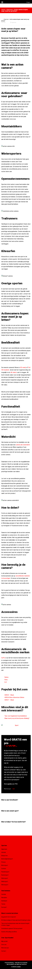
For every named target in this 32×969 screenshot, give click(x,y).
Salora (6, 677)
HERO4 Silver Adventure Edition (14, 697)
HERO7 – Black (9, 700)
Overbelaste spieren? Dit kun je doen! (11, 928)
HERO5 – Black (9, 695)
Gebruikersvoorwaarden (21, 962)
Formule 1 (4, 907)
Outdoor (3, 868)
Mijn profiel (4, 941)
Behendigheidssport (7, 859)
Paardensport (5, 871)
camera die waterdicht (23, 445)
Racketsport (5, 875)
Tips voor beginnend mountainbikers (15, 716)
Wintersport (4, 884)
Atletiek (3, 852)
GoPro (3, 658)
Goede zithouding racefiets (9, 931)
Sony (6, 679)
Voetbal (3, 894)
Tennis (3, 904)
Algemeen (9, 9)
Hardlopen (4, 901)
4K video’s (13, 372)
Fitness (3, 862)
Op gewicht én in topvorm (8, 917)
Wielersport (4, 881)
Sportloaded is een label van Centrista (16, 964)
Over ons (3, 944)
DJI (5, 682)
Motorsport (4, 865)
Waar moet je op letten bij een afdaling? (16, 718)
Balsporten (4, 855)
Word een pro (7, 788)
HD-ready (23, 367)
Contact (3, 951)
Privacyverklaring (9, 962)
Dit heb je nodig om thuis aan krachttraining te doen (16, 920)
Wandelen (4, 897)
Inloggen (28, 2)
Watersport (4, 878)
